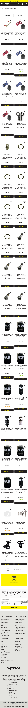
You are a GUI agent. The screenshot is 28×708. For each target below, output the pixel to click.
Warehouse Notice (14, 1)
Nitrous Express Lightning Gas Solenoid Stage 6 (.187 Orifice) (7, 398)
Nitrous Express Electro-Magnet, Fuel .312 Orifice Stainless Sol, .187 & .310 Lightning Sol (7, 125)
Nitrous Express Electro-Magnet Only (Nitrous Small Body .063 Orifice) (7, 95)
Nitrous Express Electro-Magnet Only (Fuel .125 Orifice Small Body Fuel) (21, 33)
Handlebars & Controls (20, 625)
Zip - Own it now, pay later (20, 650)
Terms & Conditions (19, 603)
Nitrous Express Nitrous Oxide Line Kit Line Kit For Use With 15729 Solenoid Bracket (7, 522)
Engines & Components (6, 620)
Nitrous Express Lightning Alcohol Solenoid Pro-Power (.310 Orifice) (21, 335)
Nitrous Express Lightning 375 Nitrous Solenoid (7, 335)
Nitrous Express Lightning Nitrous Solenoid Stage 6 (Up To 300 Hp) (21, 459)
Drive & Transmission (19, 620)
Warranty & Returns (5, 651)
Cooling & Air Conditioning (6, 624)
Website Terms (4, 655)
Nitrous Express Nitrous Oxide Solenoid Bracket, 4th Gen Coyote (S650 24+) (7, 554)
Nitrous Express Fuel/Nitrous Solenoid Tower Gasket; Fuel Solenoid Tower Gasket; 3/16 (7, 187)
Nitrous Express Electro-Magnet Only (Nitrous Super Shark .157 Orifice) (21, 95)
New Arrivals (17, 641)
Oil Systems (3, 625)
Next (17, 569)
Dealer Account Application (7, 660)
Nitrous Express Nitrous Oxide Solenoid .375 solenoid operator (20, 522)
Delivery (2, 649)
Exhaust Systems (4, 628)
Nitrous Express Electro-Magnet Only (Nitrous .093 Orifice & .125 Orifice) (21, 63)
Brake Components (19, 631)
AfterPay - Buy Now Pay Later (20, 648)
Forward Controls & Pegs (20, 633)
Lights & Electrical (19, 624)
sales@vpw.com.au (13, 690)
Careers (2, 662)
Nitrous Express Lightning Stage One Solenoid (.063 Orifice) (21, 491)
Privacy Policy (14, 604)
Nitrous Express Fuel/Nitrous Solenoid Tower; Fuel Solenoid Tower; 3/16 (7, 276)
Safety (2, 633)
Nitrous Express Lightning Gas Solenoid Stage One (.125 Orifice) (21, 398)
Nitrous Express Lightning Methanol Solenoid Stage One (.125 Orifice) (7, 430)
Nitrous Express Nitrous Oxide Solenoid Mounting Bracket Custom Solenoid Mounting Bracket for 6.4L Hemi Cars (21, 555)
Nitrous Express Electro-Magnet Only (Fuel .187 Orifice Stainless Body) (7, 63)
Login (2, 641)
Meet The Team (4, 646)
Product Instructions (5, 652)
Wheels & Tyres (18, 635)
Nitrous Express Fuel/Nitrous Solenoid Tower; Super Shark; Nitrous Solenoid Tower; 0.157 (20, 307)
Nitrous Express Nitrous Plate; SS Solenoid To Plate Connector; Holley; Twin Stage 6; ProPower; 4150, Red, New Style (7, 35)
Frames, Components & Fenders (20, 628)
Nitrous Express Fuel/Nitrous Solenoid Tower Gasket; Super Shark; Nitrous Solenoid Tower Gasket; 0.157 (7, 247)
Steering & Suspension (6, 632)
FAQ (2, 647)
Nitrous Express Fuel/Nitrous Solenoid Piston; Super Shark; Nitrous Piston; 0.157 (7, 156)
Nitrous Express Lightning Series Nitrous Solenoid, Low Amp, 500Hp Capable (7, 491)
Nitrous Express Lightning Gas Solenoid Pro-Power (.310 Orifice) (21, 367)
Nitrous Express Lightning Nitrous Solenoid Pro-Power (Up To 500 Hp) (7, 459)
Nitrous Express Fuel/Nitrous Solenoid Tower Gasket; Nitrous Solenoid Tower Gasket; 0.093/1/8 (7, 217)
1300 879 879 (12, 688)
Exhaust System (18, 622)
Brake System (4, 627)
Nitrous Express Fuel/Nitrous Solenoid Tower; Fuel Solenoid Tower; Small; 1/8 (21, 276)
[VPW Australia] (8, 4)
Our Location (3, 657)
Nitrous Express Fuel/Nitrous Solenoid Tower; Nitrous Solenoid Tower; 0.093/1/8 (7, 306)
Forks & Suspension (19, 630)
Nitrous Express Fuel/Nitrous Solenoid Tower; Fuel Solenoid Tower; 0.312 (21, 246)
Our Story (3, 643)
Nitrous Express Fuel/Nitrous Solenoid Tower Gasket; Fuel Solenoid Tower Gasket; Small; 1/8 (20, 187)
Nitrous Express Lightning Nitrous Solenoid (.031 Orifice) (21, 430)
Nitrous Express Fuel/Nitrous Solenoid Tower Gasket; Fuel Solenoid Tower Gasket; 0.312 (20, 157)
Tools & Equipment (5, 635)
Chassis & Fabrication (5, 630)
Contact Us (3, 659)
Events (2, 644)
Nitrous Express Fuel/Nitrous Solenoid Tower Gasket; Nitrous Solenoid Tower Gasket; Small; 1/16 (20, 217)
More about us (14, 682)
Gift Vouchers (18, 644)
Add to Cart (7, 44)
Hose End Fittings (4, 619)
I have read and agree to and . (14, 604)
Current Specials (18, 643)
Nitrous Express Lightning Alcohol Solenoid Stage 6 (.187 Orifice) (7, 367)
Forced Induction (4, 622)
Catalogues (17, 646)
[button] (2, 4)
